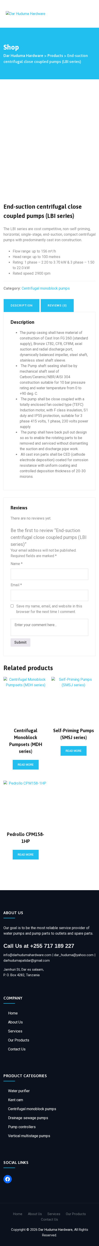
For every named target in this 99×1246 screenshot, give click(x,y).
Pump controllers (22, 1127)
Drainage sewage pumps (28, 1118)
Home (13, 1013)
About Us (15, 1022)
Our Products (18, 1040)
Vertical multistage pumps (29, 1136)
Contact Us (17, 1049)
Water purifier (19, 1091)
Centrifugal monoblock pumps (32, 1109)
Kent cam (15, 1100)
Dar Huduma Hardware (55, 1230)
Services (15, 1031)
